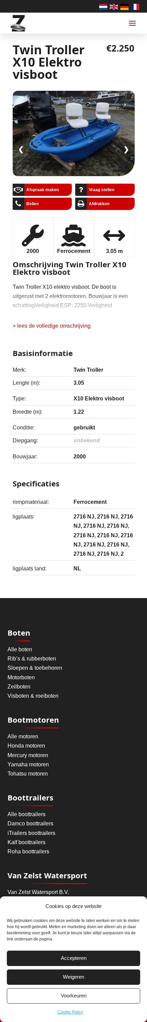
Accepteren (73, 958)
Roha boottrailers (28, 851)
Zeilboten (19, 687)
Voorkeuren (73, 995)
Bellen (32, 203)
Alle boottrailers (26, 814)
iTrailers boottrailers (31, 833)
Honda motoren (26, 746)
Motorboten (21, 677)
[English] (114, 6)
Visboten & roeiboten (33, 696)
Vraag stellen (101, 189)
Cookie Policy (70, 1012)
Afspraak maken (42, 189)
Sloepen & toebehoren (35, 668)
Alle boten (20, 649)
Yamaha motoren (28, 764)
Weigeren (73, 977)
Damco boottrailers (30, 823)
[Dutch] (103, 6)
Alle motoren (23, 736)
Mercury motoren (28, 755)
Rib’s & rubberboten (32, 659)
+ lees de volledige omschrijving (52, 326)
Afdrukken (99, 203)
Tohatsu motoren (28, 774)
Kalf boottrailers (26, 842)
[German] (124, 6)
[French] (135, 6)
